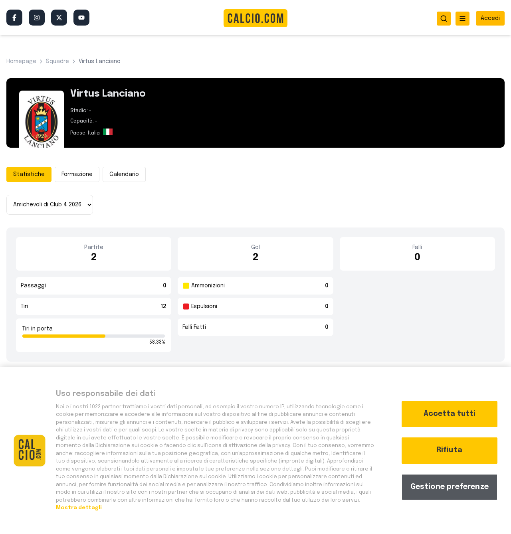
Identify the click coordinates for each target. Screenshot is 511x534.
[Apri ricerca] (444, 19)
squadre (57, 61)
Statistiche (29, 174)
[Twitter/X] (59, 18)
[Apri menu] (462, 19)
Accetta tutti (449, 413)
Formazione (77, 174)
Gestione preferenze (449, 486)
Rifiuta (449, 450)
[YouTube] (81, 18)
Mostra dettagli (79, 507)
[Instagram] (37, 18)
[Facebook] (14, 18)
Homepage (21, 61)
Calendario (124, 174)
